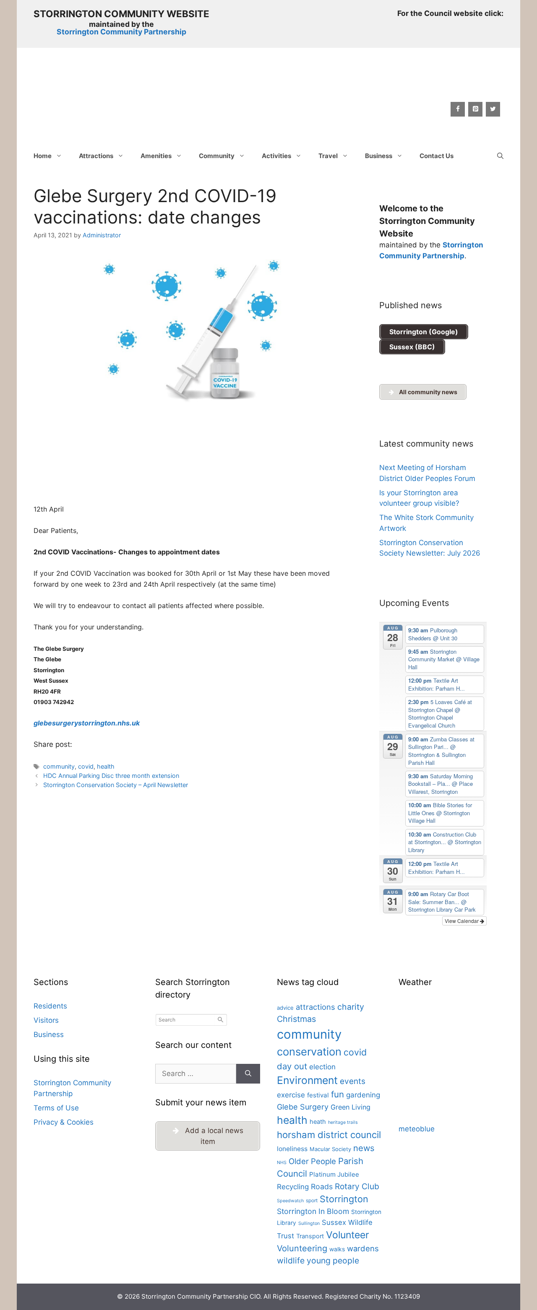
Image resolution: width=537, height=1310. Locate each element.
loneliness (292, 1149)
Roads (322, 1186)
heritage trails (343, 1122)
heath (318, 1121)
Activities (276, 156)
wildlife (291, 1260)
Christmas (296, 1019)
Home (43, 156)
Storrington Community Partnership (121, 31)
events (352, 1081)
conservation (309, 1051)
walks (337, 1249)
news (364, 1148)
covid (86, 766)
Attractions (96, 156)
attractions (315, 1006)
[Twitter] (493, 109)
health (106, 766)
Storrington (344, 1198)
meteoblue (417, 1129)
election (322, 1067)
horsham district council (329, 1134)
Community (217, 156)
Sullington (309, 1223)
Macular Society (330, 1149)
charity (350, 1007)
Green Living (350, 1107)
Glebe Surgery (302, 1106)
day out (292, 1066)
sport (312, 1200)
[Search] (248, 1074)
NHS (282, 1162)
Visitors (46, 1020)
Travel (328, 156)
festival (318, 1095)
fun (337, 1094)
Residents (50, 1006)
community (59, 766)
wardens (363, 1248)
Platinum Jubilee (334, 1174)
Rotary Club (357, 1186)
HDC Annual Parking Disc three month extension (111, 775)
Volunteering (302, 1248)
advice (285, 1007)
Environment (307, 1080)
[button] (500, 156)
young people (333, 1260)
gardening (363, 1095)
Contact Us (437, 156)
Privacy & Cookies (64, 1122)
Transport (310, 1236)
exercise (291, 1095)
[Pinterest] (475, 109)
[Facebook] (458, 109)
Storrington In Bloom (313, 1211)
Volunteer (347, 1235)
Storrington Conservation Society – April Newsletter (115, 784)
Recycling (293, 1187)
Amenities (156, 156)
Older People (312, 1161)
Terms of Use (56, 1108)
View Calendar (462, 920)
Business (378, 156)
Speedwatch (290, 1200)
